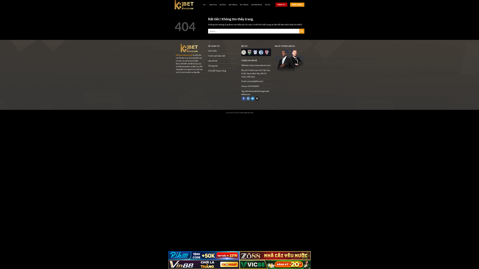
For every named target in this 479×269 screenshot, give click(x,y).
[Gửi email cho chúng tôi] (257, 99)
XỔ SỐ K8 (223, 4)
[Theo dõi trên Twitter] (253, 99)
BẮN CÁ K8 (213, 4)
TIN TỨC (267, 4)
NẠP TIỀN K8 (233, 4)
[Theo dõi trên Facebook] (244, 99)
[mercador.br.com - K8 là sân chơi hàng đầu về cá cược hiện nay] (187, 4)
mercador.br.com (186, 55)
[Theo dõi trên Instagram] (248, 99)
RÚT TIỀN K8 (244, 4)
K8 (204, 4)
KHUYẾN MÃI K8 (256, 4)
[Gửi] (301, 31)
